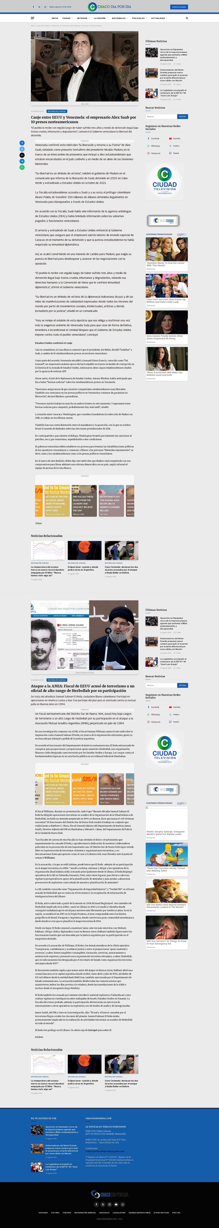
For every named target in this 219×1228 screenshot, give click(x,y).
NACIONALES (119, 18)
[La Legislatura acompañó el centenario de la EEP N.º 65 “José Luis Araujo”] (151, 93)
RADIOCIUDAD (179, 7)
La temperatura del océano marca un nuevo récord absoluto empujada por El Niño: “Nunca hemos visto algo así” (47, 571)
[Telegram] (22, 161)
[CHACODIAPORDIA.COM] (109, 7)
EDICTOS (176, 1213)
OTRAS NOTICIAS (161, 1213)
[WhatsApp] (22, 167)
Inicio (33, 26)
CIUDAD (66, 18)
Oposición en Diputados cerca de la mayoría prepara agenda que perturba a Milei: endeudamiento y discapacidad (173, 54)
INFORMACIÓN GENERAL (57, 111)
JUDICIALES (104, 1213)
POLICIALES (138, 18)
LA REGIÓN (99, 18)
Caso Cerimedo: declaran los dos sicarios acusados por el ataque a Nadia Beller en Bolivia (121, 570)
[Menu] (32, 18)
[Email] (22, 155)
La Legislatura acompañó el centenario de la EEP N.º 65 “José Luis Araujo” (173, 93)
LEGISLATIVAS (119, 1213)
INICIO (55, 18)
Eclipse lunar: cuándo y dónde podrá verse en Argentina (83, 568)
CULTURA (55, 1213)
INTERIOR (82, 18)
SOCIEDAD (43, 1213)
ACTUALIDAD (158, 18)
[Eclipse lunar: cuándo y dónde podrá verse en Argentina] (84, 550)
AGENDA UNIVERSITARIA (139, 1213)
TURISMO (66, 1213)
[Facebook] (22, 143)
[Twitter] (22, 149)
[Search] (186, 18)
